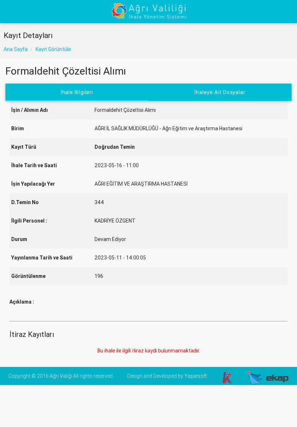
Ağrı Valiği (61, 376)
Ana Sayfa (16, 49)
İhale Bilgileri (77, 92)
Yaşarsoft (195, 376)
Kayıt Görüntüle (53, 49)
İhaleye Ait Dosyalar (219, 92)
